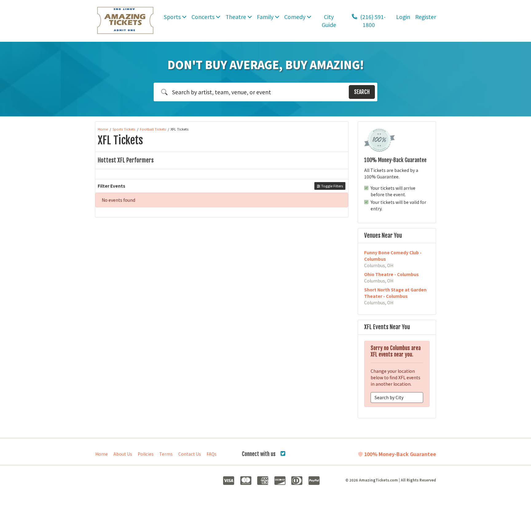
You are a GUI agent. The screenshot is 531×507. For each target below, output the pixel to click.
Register (425, 17)
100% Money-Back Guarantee (399, 454)
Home (101, 454)
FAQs (211, 454)
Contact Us (189, 454)
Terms (166, 454)
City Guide (329, 21)
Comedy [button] (295, 17)
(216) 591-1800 (372, 21)
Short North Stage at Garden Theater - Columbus (395, 293)
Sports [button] (173, 17)
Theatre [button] (236, 17)
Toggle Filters (331, 185)
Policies (146, 454)
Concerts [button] (203, 17)
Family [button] (266, 17)
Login (403, 17)
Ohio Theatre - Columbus (391, 274)
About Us (122, 454)
